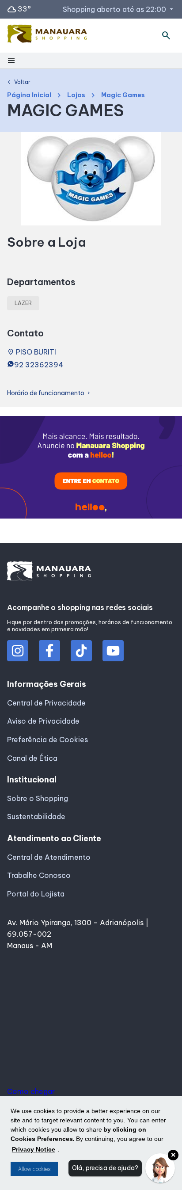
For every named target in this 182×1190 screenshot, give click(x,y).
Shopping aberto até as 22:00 (119, 9)
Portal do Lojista (35, 893)
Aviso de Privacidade (43, 721)
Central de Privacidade (46, 702)
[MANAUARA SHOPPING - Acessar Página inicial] (47, 35)
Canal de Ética (32, 758)
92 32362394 (39, 364)
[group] (91, 469)
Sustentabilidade (36, 816)
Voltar (18, 82)
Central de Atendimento (49, 857)
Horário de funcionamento (49, 393)
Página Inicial (29, 95)
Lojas (76, 95)
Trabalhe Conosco (39, 875)
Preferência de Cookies (47, 739)
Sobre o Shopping (37, 798)
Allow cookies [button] (34, 1169)
